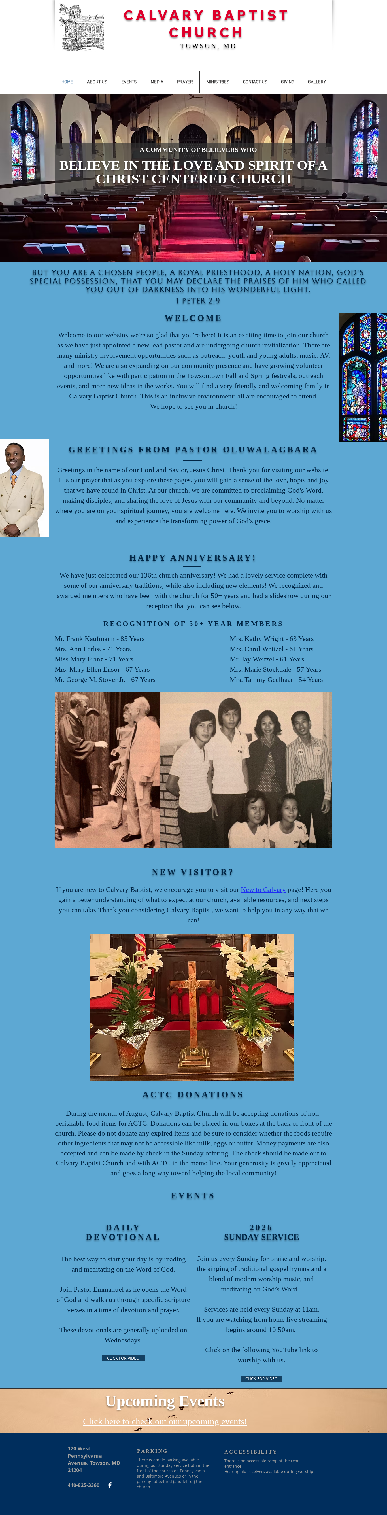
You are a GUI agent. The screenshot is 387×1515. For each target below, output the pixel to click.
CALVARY (168, 14)
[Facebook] (110, 1485)
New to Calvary (263, 889)
